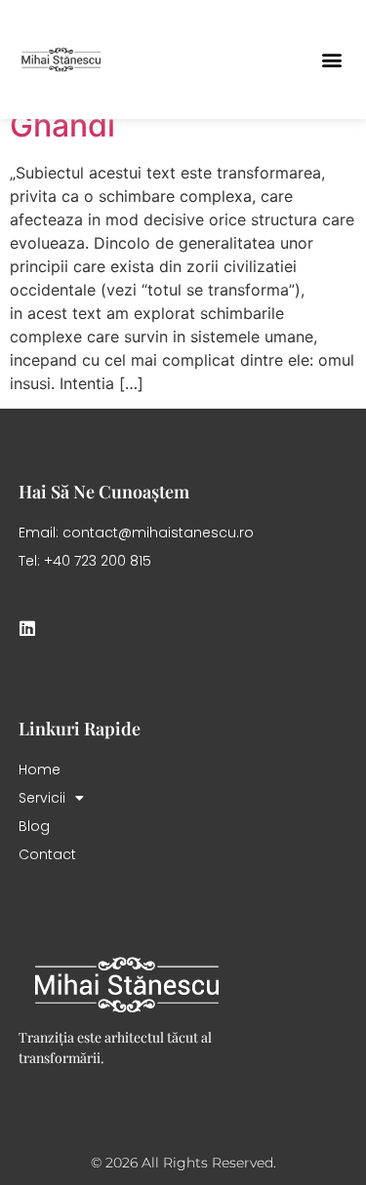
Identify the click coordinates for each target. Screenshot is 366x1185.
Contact (47, 854)
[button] (331, 59)
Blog (34, 826)
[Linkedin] (27, 628)
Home (40, 769)
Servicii (42, 798)
